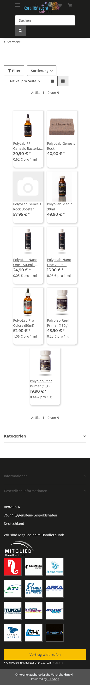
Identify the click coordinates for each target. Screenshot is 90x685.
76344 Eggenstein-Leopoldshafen (30, 515)
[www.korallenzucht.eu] (42, 7)
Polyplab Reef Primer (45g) (41, 383)
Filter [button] (15, 70)
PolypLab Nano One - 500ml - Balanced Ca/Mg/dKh (25, 262)
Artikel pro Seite (23, 81)
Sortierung (39, 70)
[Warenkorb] (70, 5)
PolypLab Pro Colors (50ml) (23, 323)
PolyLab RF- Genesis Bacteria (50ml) (26, 146)
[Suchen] (20, 31)
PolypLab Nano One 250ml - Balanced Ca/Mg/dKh (59, 262)
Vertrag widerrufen (45, 654)
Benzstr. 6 (12, 506)
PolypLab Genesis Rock (61, 146)
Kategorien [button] (15, 436)
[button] (52, 81)
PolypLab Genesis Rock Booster (27, 206)
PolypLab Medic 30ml (59, 206)
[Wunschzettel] (60, 5)
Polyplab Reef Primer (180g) (58, 323)
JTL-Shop (53, 679)
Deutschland (14, 523)
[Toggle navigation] (17, 3)
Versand (58, 662)
